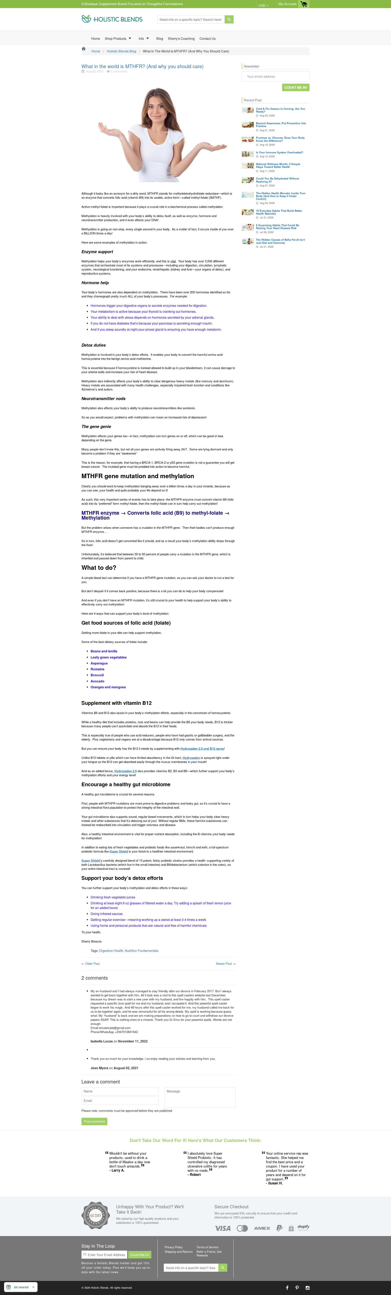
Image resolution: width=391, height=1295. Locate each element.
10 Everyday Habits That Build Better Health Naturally (279, 212)
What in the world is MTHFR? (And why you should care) (142, 66)
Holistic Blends (100, 1287)
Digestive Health (111, 950)
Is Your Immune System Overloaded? (279, 152)
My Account (288, 4)
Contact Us (208, 38)
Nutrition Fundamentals (141, 950)
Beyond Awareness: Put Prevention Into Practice (281, 124)
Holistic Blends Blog (121, 51)
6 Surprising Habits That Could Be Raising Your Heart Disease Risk (277, 226)
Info (142, 38)
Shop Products (116, 38)
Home (95, 38)
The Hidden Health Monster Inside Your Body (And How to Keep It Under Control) (280, 196)
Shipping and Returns (179, 1252)
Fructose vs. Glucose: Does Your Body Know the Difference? (280, 139)
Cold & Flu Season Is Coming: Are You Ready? (280, 110)
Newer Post (224, 963)
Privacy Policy (173, 1247)
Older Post (92, 963)
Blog (159, 38)
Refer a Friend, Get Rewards (209, 1253)
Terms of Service (207, 1247)
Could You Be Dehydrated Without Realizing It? (277, 179)
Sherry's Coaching (181, 38)
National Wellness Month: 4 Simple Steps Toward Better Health (278, 165)
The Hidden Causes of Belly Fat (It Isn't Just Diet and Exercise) (280, 241)
